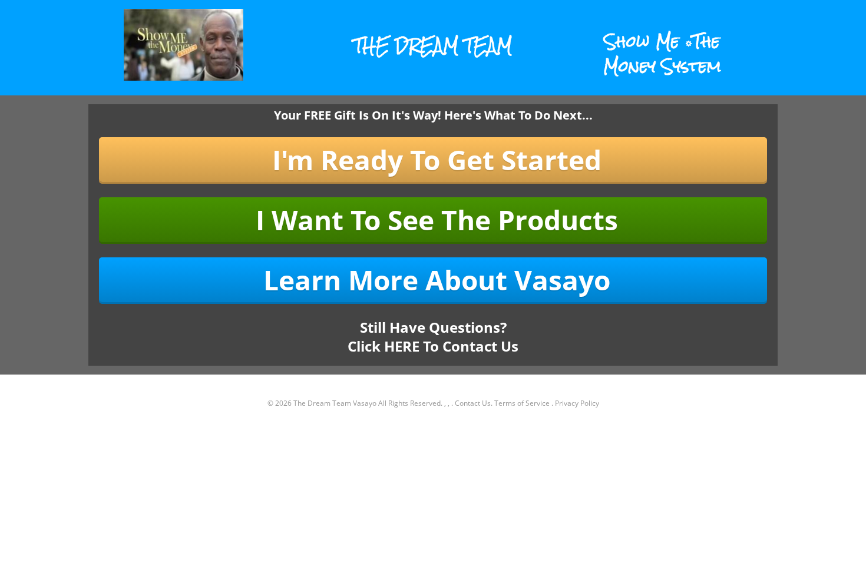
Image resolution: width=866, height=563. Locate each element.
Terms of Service (522, 403)
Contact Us (473, 403)
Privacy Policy (577, 403)
